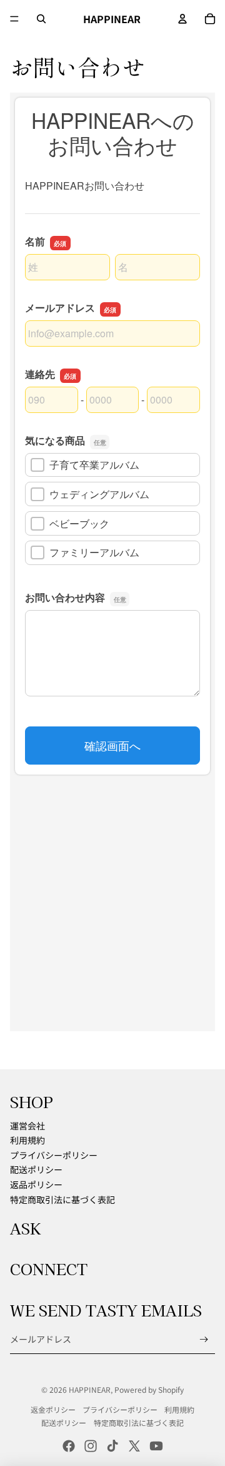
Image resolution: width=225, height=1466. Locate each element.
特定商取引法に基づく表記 (62, 1199)
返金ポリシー (53, 1409)
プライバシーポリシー (54, 1155)
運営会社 (27, 1125)
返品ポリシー (36, 1184)
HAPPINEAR (90, 1389)
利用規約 (27, 1140)
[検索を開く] (41, 19)
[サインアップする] (204, 1339)
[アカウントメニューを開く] (182, 19)
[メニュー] (14, 18)
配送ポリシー (36, 1169)
